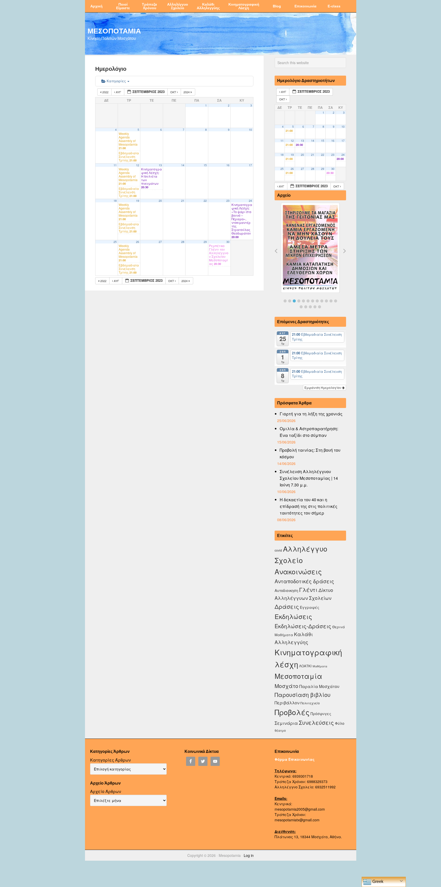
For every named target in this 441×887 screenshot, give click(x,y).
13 (160, 165)
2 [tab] (289, 300)
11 (115, 165)
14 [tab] (305, 306)
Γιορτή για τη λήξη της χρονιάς (311, 414)
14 (182, 165)
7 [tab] (312, 300)
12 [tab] (335, 300)
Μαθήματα (320, 666)
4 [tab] (298, 300)
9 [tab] (321, 300)
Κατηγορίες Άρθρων (110, 760)
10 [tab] (326, 300)
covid (278, 550)
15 (205, 165)
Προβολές (292, 712)
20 (160, 201)
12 (137, 165)
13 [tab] (301, 306)
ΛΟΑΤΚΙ (305, 665)
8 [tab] (317, 300)
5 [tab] (303, 300)
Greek (377, 881)
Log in (249, 855)
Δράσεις (287, 606)
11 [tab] (331, 300)
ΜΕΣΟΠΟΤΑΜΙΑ (114, 30)
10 (250, 130)
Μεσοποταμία (298, 676)
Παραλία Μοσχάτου (319, 686)
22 (205, 201)
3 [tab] (294, 300)
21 (182, 201)
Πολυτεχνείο (310, 703)
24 (250, 201)
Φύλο (339, 723)
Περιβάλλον (287, 702)
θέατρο (280, 730)
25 (115, 242)
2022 (105, 92)
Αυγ (118, 92)
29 (205, 242)
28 (182, 242)
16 (227, 165)
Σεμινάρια (286, 723)
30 (227, 242)
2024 (186, 92)
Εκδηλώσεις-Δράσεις (303, 626)
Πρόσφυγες (321, 713)
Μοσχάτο (286, 686)
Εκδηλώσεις (293, 616)
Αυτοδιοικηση (286, 590)
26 (137, 242)
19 (137, 201)
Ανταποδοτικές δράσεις (304, 581)
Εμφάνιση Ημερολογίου (323, 387)
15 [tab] (310, 306)
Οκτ (173, 92)
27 (160, 242)
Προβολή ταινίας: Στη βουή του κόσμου (310, 453)
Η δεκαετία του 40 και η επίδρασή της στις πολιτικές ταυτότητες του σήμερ (308, 506)
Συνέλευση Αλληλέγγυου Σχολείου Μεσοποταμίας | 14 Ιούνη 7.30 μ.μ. (309, 478)
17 (250, 165)
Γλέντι (308, 589)
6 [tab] (308, 300)
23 (227, 201)
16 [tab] (314, 306)
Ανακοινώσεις (298, 571)
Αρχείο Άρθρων (105, 791)
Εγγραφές (309, 607)
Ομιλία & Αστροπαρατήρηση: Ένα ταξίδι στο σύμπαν (309, 432)
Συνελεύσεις (316, 722)
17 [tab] (319, 306)
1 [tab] (285, 300)
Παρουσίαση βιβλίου (302, 694)
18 (115, 201)
